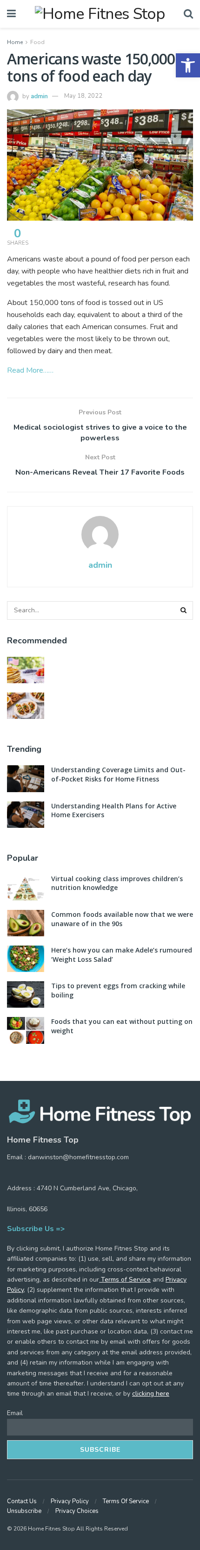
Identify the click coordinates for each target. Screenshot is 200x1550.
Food (37, 42)
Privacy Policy (70, 1501)
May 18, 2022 (83, 96)
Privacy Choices (77, 1511)
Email (15, 1413)
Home (15, 42)
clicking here (150, 1393)
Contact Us (22, 1501)
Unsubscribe (24, 1511)
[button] (188, 65)
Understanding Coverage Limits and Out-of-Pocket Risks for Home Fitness (118, 774)
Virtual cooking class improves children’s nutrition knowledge (117, 883)
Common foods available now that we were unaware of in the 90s (122, 919)
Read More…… (30, 370)
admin (39, 96)
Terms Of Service (126, 1501)
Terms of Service (125, 1279)
